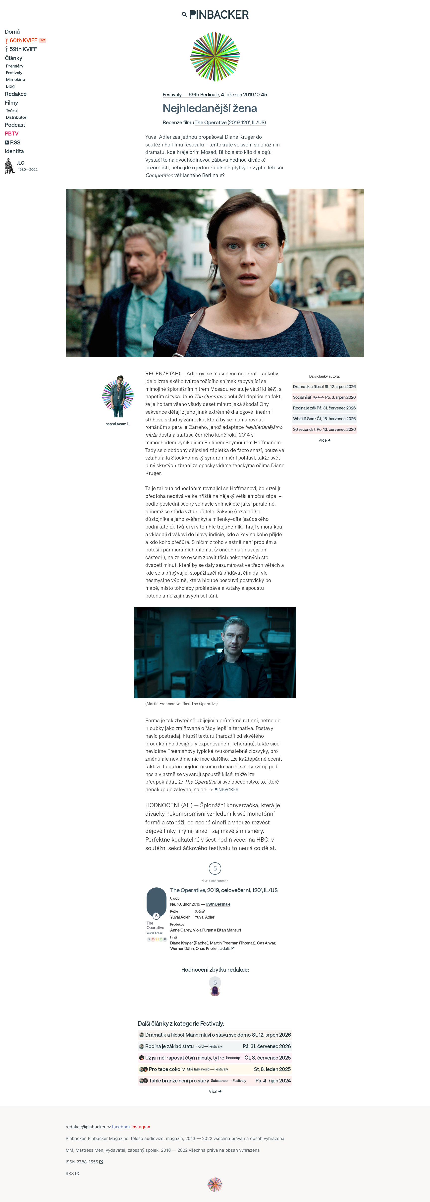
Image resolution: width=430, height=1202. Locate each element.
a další (225, 948)
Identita (14, 151)
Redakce (16, 94)
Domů (12, 32)
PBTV (12, 133)
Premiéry (14, 66)
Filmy (11, 103)
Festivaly (14, 72)
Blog (10, 86)
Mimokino (15, 79)
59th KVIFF (23, 49)
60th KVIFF (27, 40)
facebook (121, 1126)
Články (13, 58)
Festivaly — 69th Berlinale (191, 94)
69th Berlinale (218, 904)
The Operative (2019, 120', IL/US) (230, 122)
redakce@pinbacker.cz (88, 1126)
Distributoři (17, 117)
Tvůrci (12, 110)
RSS (15, 142)
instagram (142, 1126)
